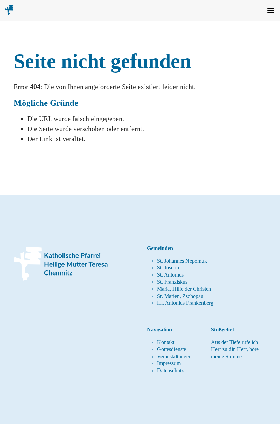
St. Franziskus (172, 282)
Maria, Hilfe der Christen (184, 289)
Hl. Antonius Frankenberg (185, 303)
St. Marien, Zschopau (180, 296)
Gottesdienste (171, 349)
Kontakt (165, 342)
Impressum (169, 363)
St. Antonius (170, 275)
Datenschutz (170, 370)
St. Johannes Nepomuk (182, 261)
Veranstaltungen (174, 356)
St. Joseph (168, 267)
